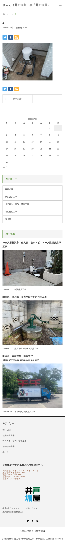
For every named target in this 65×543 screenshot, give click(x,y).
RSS (37, 521)
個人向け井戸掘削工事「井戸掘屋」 (30, 539)
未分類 (8, 219)
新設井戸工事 (11, 197)
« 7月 (4, 167)
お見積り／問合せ (26, 531)
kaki (25, 28)
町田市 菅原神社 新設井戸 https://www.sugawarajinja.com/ (20, 358)
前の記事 (17, 98)
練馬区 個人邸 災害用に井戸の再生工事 (24, 296)
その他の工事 (11, 212)
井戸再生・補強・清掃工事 (17, 204)
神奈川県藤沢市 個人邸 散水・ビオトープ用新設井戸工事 (31, 244)
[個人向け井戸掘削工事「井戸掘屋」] (26, 4)
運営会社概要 (40, 531)
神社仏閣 (9, 189)
